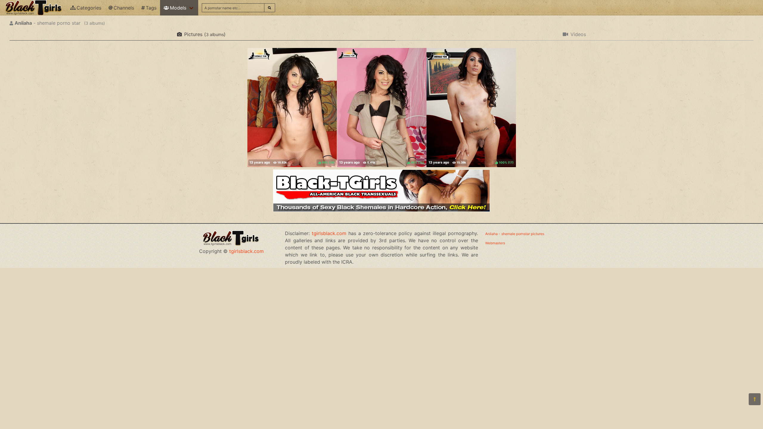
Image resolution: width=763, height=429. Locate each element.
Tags (151, 8)
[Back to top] (755, 399)
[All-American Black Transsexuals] (381, 210)
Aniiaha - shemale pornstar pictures (514, 233)
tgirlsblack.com (246, 251)
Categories (89, 8)
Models (178, 8)
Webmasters (495, 243)
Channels (124, 8)
